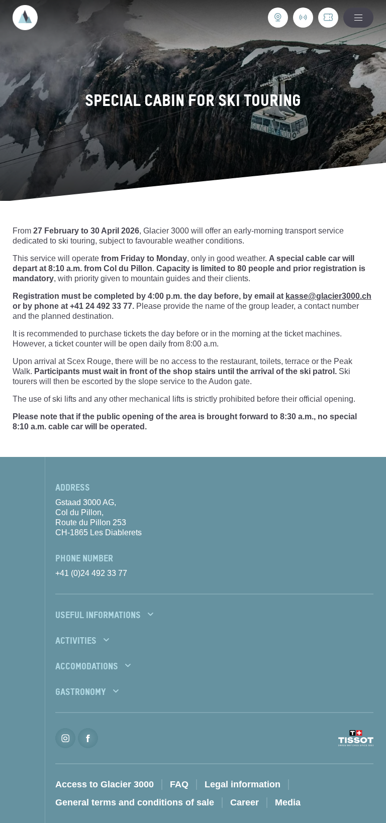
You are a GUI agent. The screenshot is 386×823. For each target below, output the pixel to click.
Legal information (242, 784)
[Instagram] (65, 738)
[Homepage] (25, 17)
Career (244, 802)
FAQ (179, 784)
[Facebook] (88, 738)
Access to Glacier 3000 (104, 784)
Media (288, 802)
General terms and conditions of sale (134, 802)
